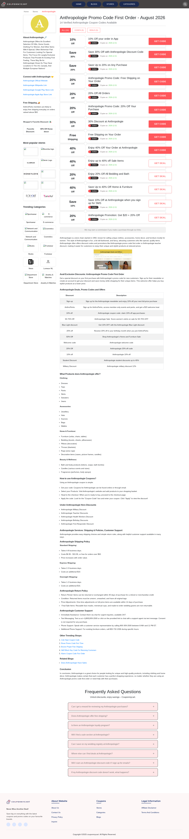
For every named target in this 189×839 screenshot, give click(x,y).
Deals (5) (93, 30)
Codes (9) (79, 30)
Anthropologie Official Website (35, 81)
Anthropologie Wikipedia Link (35, 85)
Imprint (54, 822)
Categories (129, 4)
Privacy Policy (57, 817)
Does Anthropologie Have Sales (74, 663)
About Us (55, 808)
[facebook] (8, 824)
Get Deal (160, 163)
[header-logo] (14, 4)
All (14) (65, 30)
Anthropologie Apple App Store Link (37, 94)
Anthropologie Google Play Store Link (38, 90)
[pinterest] (26, 824)
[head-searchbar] (185, 4)
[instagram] (20, 824)
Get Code (160, 41)
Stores (110, 4)
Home (78, 4)
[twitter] (14, 824)
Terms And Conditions (150, 812)
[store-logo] (31, 151)
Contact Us (55, 812)
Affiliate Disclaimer (148, 808)
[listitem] (39, 113)
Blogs (94, 4)
